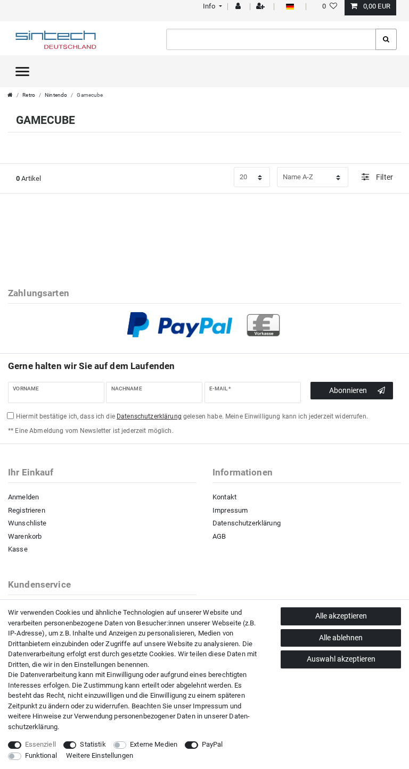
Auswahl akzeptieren (341, 659)
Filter (383, 177)
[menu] (22, 71)
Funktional (41, 755)
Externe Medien (153, 744)
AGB (219, 536)
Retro (28, 94)
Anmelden (23, 497)
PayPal (212, 744)
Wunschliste (27, 523)
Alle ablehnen (341, 637)
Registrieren (26, 510)
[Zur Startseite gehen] (10, 94)
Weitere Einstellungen (99, 755)
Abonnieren (348, 390)
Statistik (92, 744)
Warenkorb (25, 536)
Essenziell (40, 744)
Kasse (18, 549)
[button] (211, 6)
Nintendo (56, 94)
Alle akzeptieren (341, 616)
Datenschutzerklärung (246, 523)
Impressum (230, 510)
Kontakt (224, 497)
